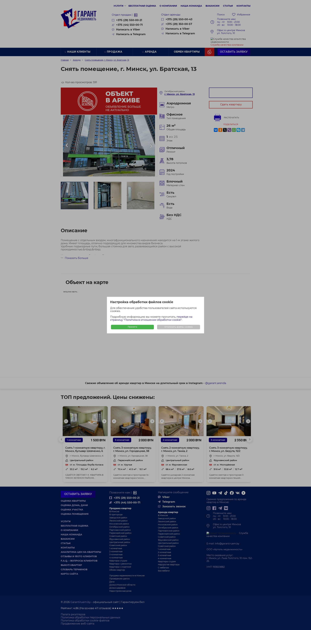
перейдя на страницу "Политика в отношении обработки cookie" (151, 318)
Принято (132, 327)
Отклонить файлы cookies (178, 327)
